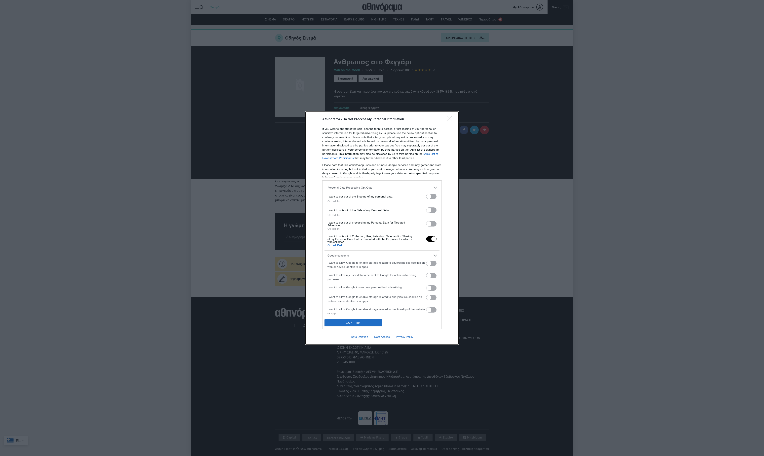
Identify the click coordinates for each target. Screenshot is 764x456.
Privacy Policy (404, 336)
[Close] (451, 119)
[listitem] (382, 188)
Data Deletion (359, 336)
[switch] (431, 196)
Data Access (382, 336)
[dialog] (382, 228)
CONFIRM (353, 322)
